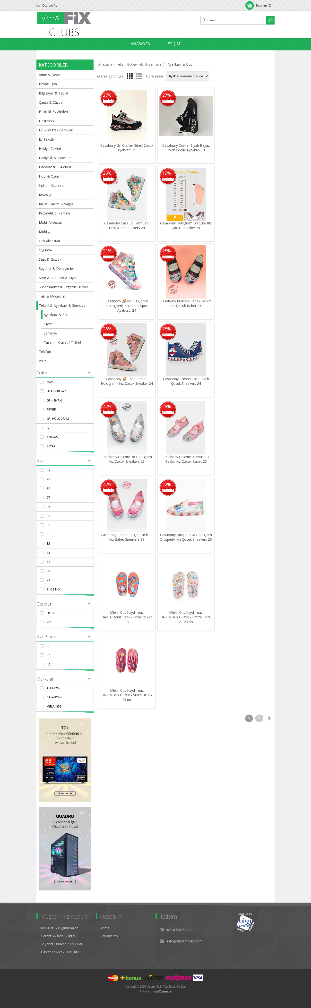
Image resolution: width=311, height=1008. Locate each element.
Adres (104, 928)
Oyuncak (45, 250)
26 (48, 488)
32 (48, 543)
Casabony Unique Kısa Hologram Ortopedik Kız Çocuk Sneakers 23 (186, 537)
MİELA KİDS (54, 706)
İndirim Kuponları (52, 185)
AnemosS (53, 688)
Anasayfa (105, 64)
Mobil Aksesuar (51, 222)
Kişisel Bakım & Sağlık (56, 204)
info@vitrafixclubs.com (185, 941)
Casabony (54, 697)
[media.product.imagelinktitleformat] (127, 116)
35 (48, 571)
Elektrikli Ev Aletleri (53, 111)
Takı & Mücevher (52, 296)
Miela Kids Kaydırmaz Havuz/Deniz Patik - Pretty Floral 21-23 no (185, 617)
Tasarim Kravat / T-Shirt (62, 342)
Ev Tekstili (46, 139)
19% (166, 173)
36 (48, 646)
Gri (49, 428)
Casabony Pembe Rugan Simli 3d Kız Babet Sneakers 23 (127, 537)
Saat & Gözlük (50, 259)
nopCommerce (163, 991)
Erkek (51, 613)
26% (107, 173)
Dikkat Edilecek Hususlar (60, 952)
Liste (139, 76)
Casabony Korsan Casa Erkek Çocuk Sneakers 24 (186, 381)
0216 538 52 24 (179, 929)
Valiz (42, 361)
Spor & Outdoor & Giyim (58, 277)
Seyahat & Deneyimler (56, 268)
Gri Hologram (58, 419)
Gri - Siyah (54, 400)
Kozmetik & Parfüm (54, 213)
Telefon (45, 351)
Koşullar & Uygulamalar (59, 928)
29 (48, 516)
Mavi (50, 382)
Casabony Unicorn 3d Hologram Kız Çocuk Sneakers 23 (127, 459)
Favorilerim (109, 936)
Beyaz (51, 446)
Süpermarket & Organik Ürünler (63, 287)
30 (48, 525)
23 (48, 580)
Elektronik (46, 121)
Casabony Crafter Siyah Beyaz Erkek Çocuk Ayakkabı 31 (186, 147)
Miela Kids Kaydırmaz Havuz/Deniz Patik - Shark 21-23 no (127, 617)
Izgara (129, 76)
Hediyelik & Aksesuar (55, 157)
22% (166, 484)
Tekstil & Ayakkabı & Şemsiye (62, 305)
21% (107, 251)
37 (48, 655)
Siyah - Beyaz (56, 391)
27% (107, 95)
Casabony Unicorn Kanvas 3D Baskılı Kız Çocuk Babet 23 (186, 459)
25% (166, 251)
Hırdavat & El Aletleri (55, 167)
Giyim (48, 324)
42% (107, 406)
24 (48, 470)
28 (48, 507)
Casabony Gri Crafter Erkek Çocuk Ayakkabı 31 (126, 147)
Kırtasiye (45, 194)
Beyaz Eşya (48, 84)
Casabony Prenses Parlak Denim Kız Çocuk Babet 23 (186, 303)
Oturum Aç (49, 5)
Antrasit (53, 437)
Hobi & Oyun (49, 176)
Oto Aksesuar (49, 241)
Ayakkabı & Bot (56, 314)
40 (48, 664)
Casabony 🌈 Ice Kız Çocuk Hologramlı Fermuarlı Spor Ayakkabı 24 (126, 306)
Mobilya (45, 231)
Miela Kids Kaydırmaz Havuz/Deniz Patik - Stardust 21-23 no (126, 695)
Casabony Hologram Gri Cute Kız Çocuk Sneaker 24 (186, 225)
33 (48, 553)
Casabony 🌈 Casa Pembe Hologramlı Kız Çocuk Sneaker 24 (127, 381)
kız (49, 622)
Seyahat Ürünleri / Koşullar (61, 944)
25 (48, 479)
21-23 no (53, 589)
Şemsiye (50, 333)
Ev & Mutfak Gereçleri (56, 130)
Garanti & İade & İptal (58, 936)
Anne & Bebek (50, 74)
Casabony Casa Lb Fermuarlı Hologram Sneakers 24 (126, 225)
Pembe (51, 409)
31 (48, 534)
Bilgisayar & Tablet (54, 93)
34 (48, 562)
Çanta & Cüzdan (51, 102)
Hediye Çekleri (50, 148)
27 (48, 497)
